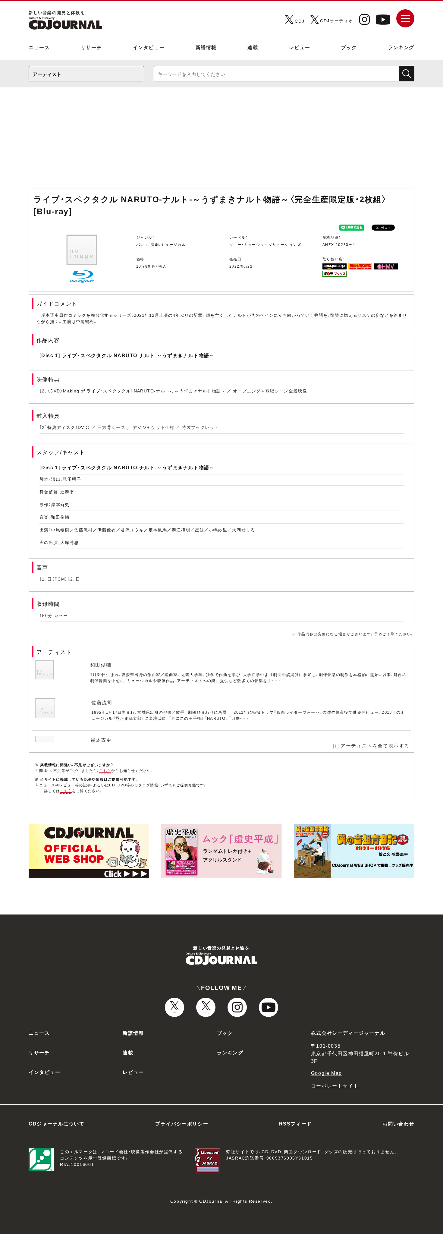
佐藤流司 (101, 702)
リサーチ (91, 47)
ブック (349, 47)
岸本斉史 (101, 740)
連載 (252, 47)
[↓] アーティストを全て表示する (371, 745)
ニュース (39, 47)
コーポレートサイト (335, 1085)
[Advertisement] (221, 141)
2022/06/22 (241, 266)
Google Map (326, 1072)
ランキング (401, 47)
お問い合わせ (398, 1123)
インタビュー (149, 47)
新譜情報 (206, 47)
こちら (105, 770)
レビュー (299, 47)
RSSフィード (295, 1123)
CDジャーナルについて (57, 1123)
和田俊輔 (100, 664)
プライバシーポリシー (181, 1123)
